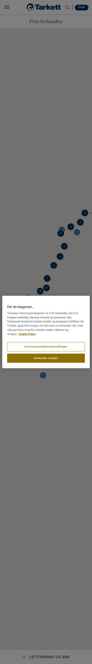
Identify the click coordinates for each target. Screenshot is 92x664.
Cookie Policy (27, 334)
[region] (46, 332)
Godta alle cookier (46, 358)
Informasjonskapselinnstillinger (46, 346)
